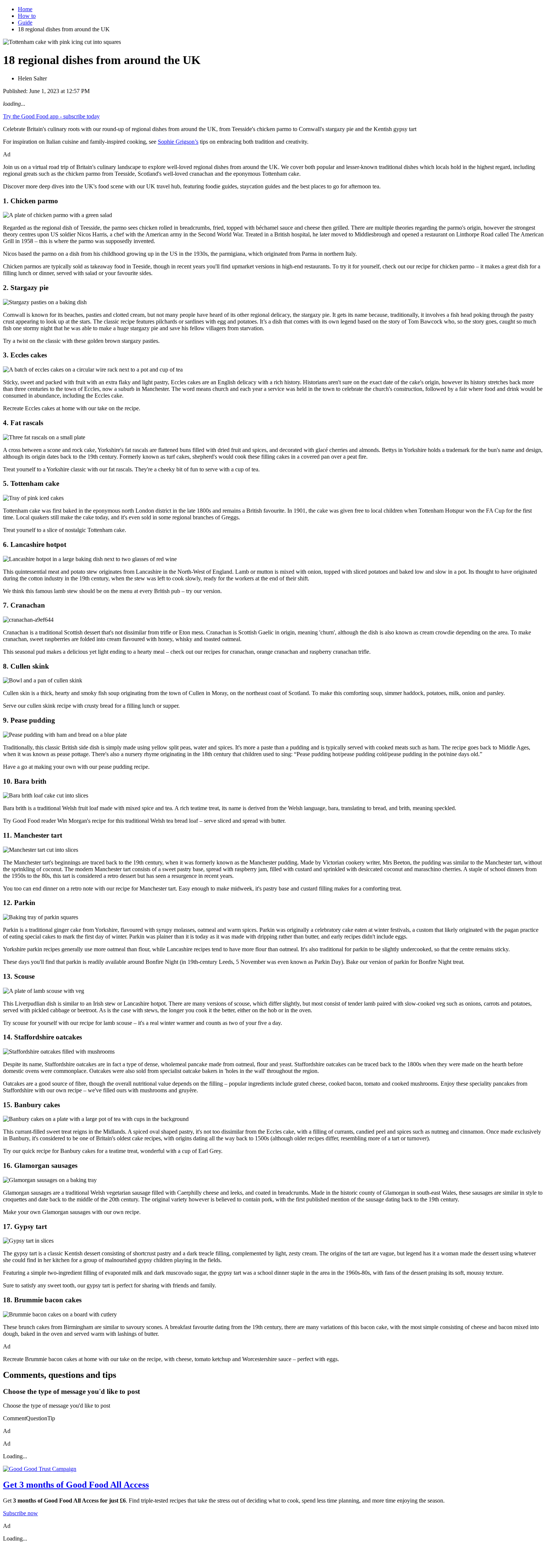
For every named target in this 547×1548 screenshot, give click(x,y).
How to (27, 16)
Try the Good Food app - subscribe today (51, 116)
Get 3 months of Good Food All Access (76, 1485)
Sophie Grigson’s (178, 141)
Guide (25, 22)
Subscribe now (20, 1513)
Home (25, 9)
